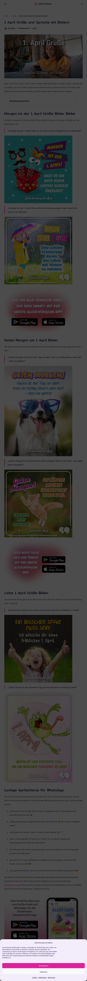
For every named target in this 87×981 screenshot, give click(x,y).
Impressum (51, 978)
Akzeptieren (43, 966)
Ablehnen (43, 972)
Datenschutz (42, 978)
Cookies (34, 978)
